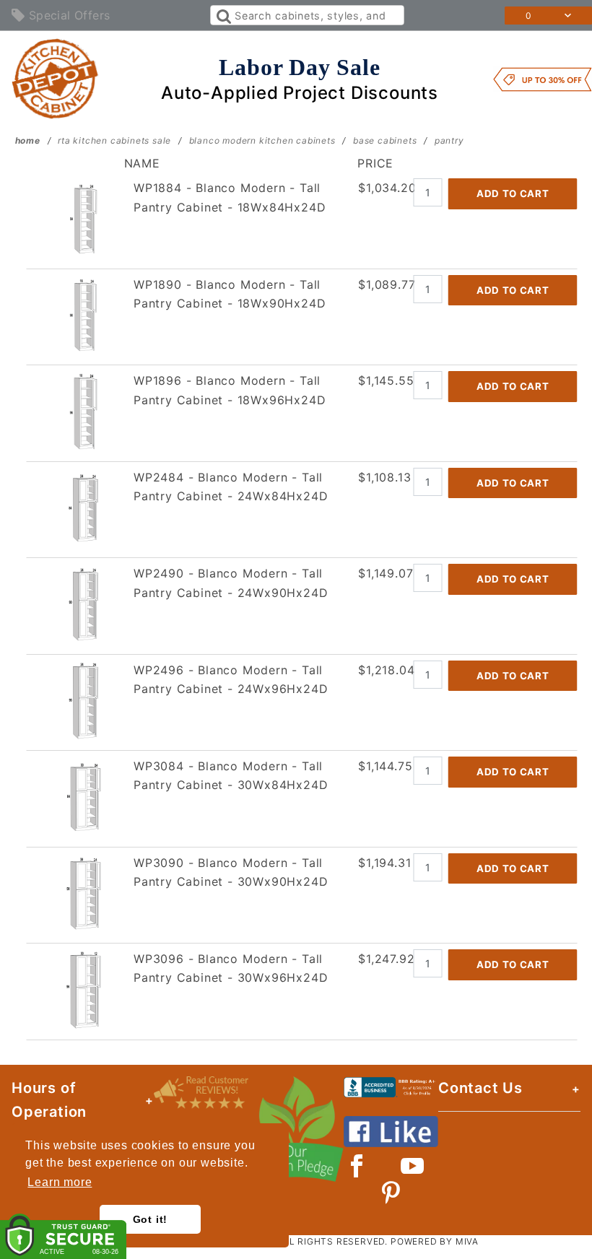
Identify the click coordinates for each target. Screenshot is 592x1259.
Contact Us (480, 1088)
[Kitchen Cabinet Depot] (55, 78)
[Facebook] (357, 1165)
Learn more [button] (59, 1182)
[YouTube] (413, 1165)
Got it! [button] (150, 1219)
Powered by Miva (435, 1241)
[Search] (223, 15)
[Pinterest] (391, 1192)
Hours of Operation (49, 1099)
